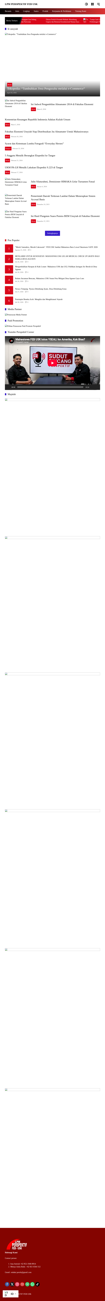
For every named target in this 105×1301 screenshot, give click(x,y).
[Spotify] (27, 1284)
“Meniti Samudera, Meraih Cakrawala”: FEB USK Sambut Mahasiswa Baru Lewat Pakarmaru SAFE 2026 (56, 247)
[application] (52, 363)
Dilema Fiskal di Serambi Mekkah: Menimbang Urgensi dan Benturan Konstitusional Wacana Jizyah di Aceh (53, 21)
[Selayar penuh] (96, 387)
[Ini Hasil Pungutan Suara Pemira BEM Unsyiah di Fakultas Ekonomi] (17, 219)
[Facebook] (7, 1284)
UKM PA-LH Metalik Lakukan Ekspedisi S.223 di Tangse (34, 167)
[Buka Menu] (92, 4)
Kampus (8, 148)
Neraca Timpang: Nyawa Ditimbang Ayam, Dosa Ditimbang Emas (40, 289)
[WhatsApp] (32, 1284)
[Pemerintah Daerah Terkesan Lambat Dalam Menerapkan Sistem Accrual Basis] (17, 200)
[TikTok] (37, 1284)
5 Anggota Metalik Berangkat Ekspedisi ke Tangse (30, 155)
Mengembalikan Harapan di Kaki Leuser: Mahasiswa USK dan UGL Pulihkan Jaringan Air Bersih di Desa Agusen (56, 268)
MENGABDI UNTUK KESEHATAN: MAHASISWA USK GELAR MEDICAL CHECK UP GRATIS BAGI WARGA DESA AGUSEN (57, 257)
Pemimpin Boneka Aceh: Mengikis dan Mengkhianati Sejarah (38, 299)
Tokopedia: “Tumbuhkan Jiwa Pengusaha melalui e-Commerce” (46, 88)
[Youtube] (22, 1284)
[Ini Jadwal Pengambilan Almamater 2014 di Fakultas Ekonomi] (17, 107)
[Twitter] (12, 1284)
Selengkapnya (52, 233)
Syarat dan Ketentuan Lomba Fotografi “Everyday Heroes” (34, 143)
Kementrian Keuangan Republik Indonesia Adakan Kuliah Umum (37, 119)
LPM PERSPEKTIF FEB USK (21, 4)
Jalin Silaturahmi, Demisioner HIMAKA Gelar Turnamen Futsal (63, 181)
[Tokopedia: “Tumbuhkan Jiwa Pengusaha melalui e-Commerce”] (52, 64)
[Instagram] (17, 1284)
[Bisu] (92, 387)
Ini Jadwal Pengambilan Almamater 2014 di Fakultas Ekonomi (62, 104)
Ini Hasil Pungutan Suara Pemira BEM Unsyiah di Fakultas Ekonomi (65, 216)
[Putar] (8, 387)
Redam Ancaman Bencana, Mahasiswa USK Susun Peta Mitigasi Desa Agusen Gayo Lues (49, 278)
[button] (86, 4)
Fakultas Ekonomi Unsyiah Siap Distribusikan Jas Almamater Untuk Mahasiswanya (46, 131)
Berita (9, 84)
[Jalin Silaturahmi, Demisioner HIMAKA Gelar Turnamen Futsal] (17, 184)
